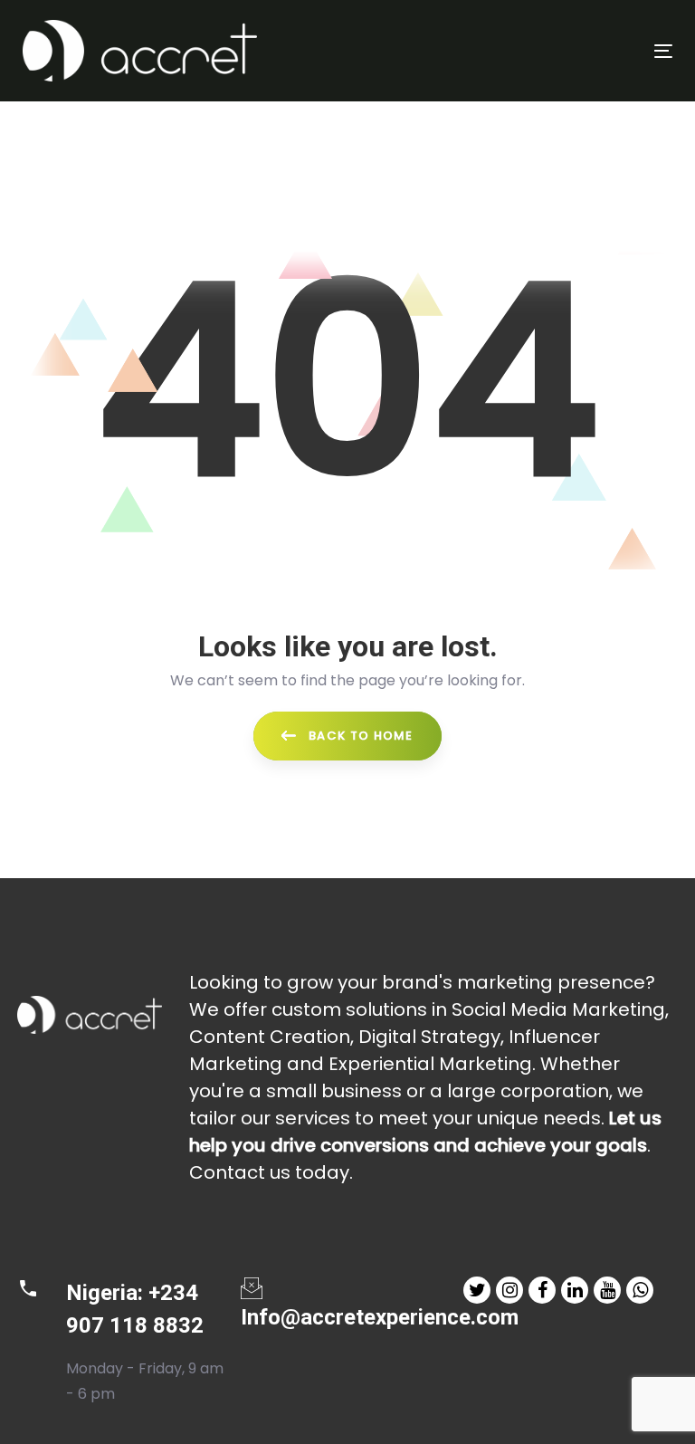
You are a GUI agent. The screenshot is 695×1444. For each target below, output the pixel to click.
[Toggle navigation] (564, 51)
